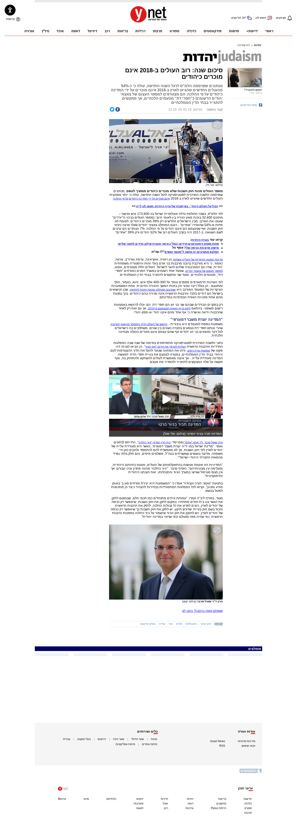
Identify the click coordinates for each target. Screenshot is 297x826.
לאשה (139, 808)
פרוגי (86, 799)
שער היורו (118, 739)
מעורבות (138, 803)
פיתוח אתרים (149, 744)
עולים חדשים (147, 624)
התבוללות (191, 624)
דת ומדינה (244, 45)
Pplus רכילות (218, 808)
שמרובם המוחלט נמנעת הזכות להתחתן (153, 289)
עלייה (162, 624)
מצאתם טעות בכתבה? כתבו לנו (202, 611)
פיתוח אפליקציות (125, 744)
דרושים (102, 739)
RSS (222, 745)
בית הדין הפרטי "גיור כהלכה (155, 442)
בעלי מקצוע (84, 739)
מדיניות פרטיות (246, 741)
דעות (191, 803)
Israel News (217, 741)
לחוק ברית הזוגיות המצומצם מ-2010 (169, 308)
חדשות (248, 799)
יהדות (257, 45)
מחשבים (221, 803)
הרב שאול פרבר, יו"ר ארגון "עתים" (203, 442)
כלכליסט (111, 799)
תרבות (248, 812)
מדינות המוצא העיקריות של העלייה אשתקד (197, 259)
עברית (66, 739)
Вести (62, 799)
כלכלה (248, 803)
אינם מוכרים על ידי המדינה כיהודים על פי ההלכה (141, 198)
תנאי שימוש (248, 745)
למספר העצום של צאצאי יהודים (204, 271)
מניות (154, 739)
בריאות (222, 799)
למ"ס (179, 624)
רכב (166, 808)
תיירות (164, 799)
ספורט (248, 808)
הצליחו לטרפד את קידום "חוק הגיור (165, 346)
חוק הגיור (205, 624)
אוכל (165, 803)
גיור (171, 624)
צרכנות (189, 808)
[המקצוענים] (250, 773)
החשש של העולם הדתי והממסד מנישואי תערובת (139, 324)
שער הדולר (137, 739)
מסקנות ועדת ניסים (198, 350)
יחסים (139, 799)
